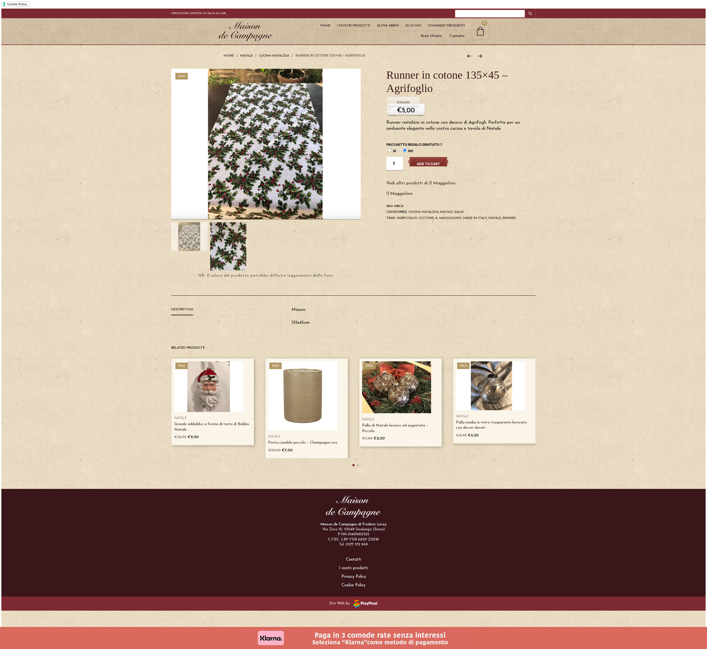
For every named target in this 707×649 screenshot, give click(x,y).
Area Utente (431, 36)
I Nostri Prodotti (353, 25)
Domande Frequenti (446, 25)
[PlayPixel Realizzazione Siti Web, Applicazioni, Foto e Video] (364, 603)
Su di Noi (413, 25)
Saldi (459, 212)
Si (394, 151)
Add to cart (428, 164)
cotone (426, 218)
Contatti (456, 36)
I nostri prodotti (353, 568)
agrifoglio (407, 218)
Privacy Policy (353, 577)
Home (325, 25)
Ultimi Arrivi (388, 25)
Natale (246, 55)
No (410, 151)
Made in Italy (475, 218)
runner (509, 218)
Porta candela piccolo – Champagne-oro (302, 443)
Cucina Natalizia (274, 55)
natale (495, 218)
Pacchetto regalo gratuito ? (414, 144)
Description (182, 309)
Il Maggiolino (399, 194)
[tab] (225, 310)
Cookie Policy (353, 585)
